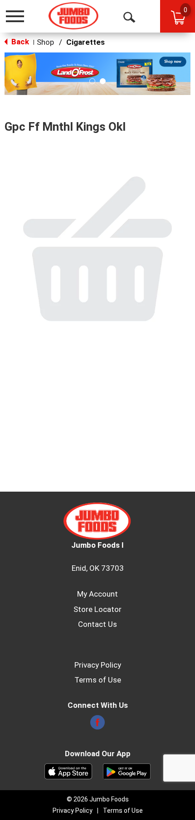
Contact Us (97, 624)
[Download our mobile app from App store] (68, 770)
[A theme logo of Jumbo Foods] (74, 15)
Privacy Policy (97, 664)
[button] (97, 72)
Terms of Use (97, 679)
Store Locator (97, 609)
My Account (97, 593)
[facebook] (97, 725)
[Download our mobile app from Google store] (127, 770)
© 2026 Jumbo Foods (98, 799)
